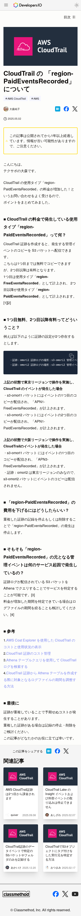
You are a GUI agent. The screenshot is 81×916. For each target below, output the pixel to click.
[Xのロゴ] (65, 894)
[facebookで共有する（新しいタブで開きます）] (66, 108)
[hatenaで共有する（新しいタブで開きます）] (57, 108)
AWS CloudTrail (17, 98)
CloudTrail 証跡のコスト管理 (28, 653)
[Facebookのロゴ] (56, 894)
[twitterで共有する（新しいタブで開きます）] (75, 109)
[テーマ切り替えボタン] (76, 5)
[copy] (71, 356)
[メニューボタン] (6, 5)
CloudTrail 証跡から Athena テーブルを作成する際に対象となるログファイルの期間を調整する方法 (40, 679)
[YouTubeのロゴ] (75, 894)
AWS (36, 98)
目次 (67, 16)
